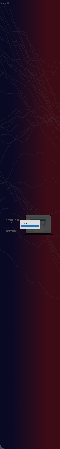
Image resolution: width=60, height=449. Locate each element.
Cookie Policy (29, 227)
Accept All (25, 225)
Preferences (35, 225)
